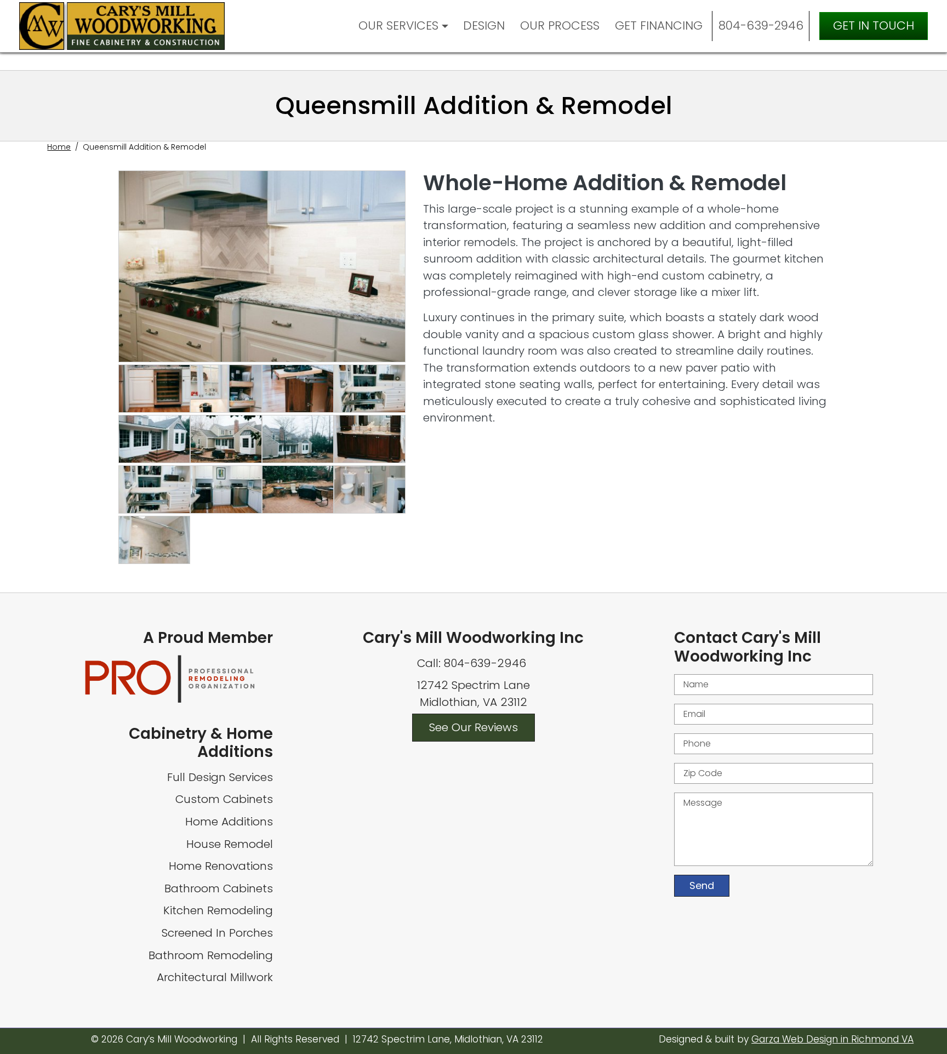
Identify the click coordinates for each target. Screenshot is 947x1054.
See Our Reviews (473, 727)
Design (484, 25)
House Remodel (229, 844)
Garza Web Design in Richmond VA (832, 1039)
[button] (262, 266)
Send (701, 885)
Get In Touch (873, 25)
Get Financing (659, 25)
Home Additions (229, 821)
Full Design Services (220, 777)
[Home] (126, 25)
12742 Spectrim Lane (473, 685)
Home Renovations (221, 866)
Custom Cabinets (224, 799)
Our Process (560, 25)
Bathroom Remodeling (211, 955)
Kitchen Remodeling (218, 910)
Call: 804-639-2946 (473, 663)
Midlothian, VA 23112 (473, 702)
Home (59, 146)
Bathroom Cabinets (218, 888)
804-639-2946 (760, 25)
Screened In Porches (217, 933)
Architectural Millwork (215, 977)
